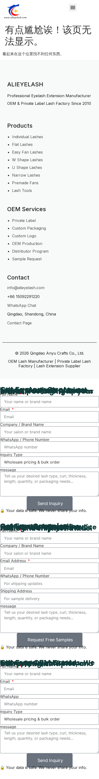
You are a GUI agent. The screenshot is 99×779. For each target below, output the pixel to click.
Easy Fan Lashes (27, 152)
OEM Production (27, 243)
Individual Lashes (27, 136)
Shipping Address (16, 591)
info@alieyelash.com (25, 287)
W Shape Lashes (27, 159)
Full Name (9, 394)
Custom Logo (24, 235)
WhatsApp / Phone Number (25, 439)
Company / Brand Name (22, 424)
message (8, 470)
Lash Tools (22, 190)
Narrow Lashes (26, 175)
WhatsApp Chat (21, 305)
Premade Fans (25, 182)
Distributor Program (30, 251)
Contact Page (19, 323)
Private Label (24, 220)
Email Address (13, 561)
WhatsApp (9, 696)
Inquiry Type (11, 455)
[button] (73, 8)
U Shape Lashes (27, 167)
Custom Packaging (29, 228)
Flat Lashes (22, 144)
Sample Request (27, 258)
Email (5, 409)
